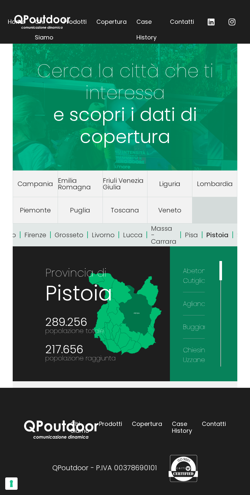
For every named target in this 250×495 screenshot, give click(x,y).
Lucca (133, 235)
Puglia (80, 210)
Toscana (125, 210)
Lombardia (215, 183)
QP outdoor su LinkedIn (211, 22)
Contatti (182, 22)
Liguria (169, 183)
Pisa (191, 235)
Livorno (103, 235)
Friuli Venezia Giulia (123, 184)
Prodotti (75, 22)
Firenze (35, 235)
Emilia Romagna (74, 184)
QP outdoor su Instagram (232, 22)
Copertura (111, 22)
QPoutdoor (42, 22)
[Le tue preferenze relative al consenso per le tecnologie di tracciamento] (11, 483)
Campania (35, 183)
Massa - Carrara (163, 235)
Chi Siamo (80, 427)
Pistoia (217, 235)
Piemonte (35, 210)
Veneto (169, 210)
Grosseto (69, 235)
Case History (146, 24)
